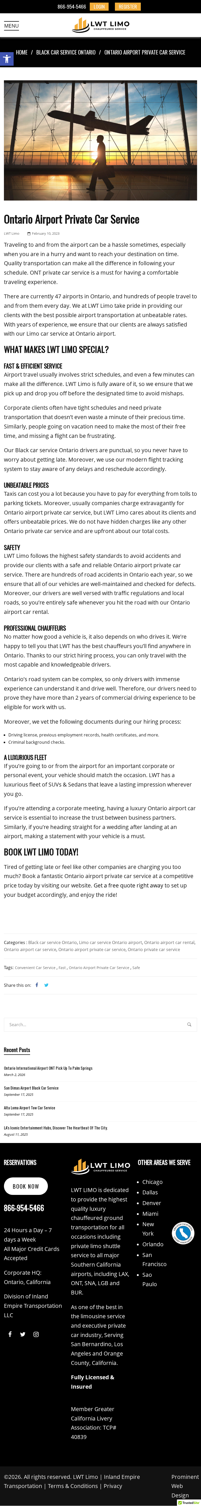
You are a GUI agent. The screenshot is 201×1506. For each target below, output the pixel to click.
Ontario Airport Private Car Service (99, 967)
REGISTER (128, 6)
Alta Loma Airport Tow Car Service (29, 1107)
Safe (136, 967)
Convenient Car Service (35, 967)
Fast (62, 967)
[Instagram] (36, 1334)
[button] (7, 59)
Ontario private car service (154, 949)
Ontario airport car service (30, 949)
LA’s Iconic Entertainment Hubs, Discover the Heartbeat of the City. (56, 1127)
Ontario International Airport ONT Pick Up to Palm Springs (48, 1068)
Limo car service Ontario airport (110, 942)
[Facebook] (36, 985)
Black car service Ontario (66, 52)
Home (21, 52)
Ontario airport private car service (92, 949)
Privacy (113, 1486)
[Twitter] (45, 985)
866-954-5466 (72, 6)
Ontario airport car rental (169, 942)
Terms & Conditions (73, 1486)
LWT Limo (11, 233)
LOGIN (99, 6)
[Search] (189, 1026)
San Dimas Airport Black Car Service (31, 1088)
